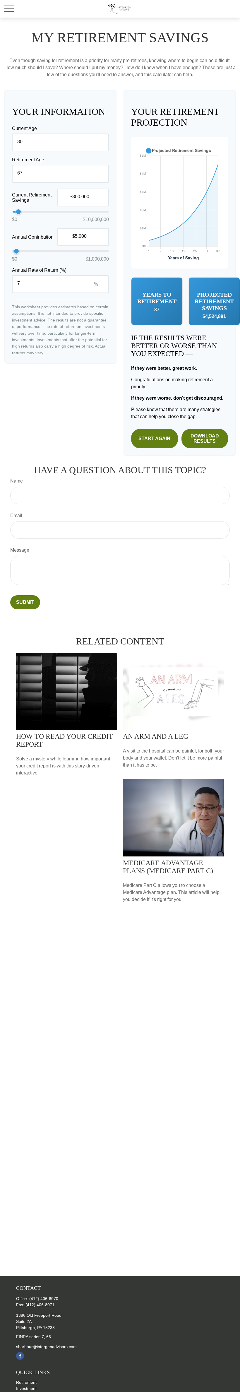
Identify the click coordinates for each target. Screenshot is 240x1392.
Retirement (26, 1382)
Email (16, 515)
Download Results (205, 438)
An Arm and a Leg (155, 736)
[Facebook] (20, 1356)
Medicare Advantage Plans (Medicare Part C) (168, 867)
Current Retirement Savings (32, 197)
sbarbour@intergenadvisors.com (46, 1346)
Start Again (154, 438)
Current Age (24, 128)
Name (16, 480)
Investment (26, 1388)
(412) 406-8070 (43, 1298)
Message (19, 550)
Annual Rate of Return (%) (39, 270)
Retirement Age (28, 159)
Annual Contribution (33, 237)
